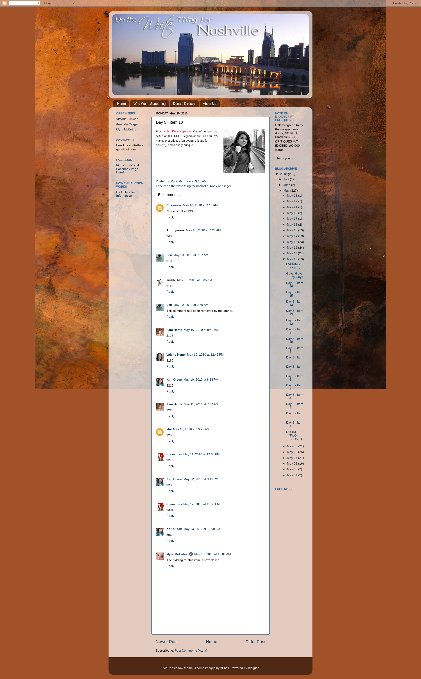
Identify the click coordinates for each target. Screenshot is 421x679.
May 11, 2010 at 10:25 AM (191, 429)
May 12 (292, 247)
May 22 (292, 201)
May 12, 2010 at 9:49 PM (201, 479)
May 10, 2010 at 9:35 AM (194, 280)
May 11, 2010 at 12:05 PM (201, 454)
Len (169, 255)
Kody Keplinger (220, 186)
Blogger (253, 668)
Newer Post (167, 641)
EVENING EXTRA (293, 266)
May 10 (292, 259)
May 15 (292, 230)
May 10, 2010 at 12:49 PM (205, 354)
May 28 (292, 195)
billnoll (224, 668)
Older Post (255, 641)
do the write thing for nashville (187, 186)
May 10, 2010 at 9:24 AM (203, 230)
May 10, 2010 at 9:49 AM (201, 329)
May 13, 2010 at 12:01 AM (212, 554)
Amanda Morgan (127, 124)
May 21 (292, 207)
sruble (171, 280)
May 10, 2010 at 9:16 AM (200, 205)
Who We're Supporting (150, 103)
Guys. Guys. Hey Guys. (295, 275)
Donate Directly (184, 103)
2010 (284, 174)
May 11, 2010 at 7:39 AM (201, 404)
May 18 (292, 213)
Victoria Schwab (127, 119)
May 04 (292, 475)
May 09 (292, 446)
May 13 (292, 242)
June (287, 185)
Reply (170, 217)
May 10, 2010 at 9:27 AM (190, 255)
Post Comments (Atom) (191, 650)
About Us (209, 103)
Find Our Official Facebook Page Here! (127, 169)
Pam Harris (174, 329)
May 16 (292, 224)
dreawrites (174, 454)
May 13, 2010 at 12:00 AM (202, 529)
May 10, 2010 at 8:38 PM (201, 379)
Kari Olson (174, 379)
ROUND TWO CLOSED (294, 435)
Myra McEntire (177, 554)
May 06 (292, 463)
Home (121, 103)
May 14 (292, 236)
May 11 (292, 253)
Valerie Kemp (176, 354)
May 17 (292, 218)
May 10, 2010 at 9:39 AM (190, 305)
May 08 (292, 452)
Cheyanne (174, 205)
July (287, 179)
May (287, 190)
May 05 (292, 469)
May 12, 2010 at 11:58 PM (201, 504)
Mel (169, 429)
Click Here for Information (125, 194)
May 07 (292, 458)
